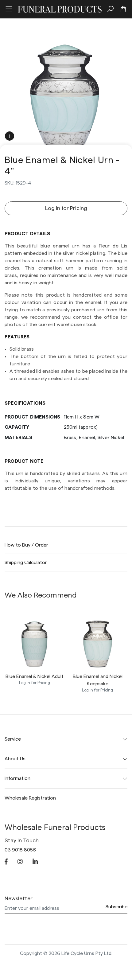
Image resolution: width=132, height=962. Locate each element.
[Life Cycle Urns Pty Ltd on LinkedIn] (35, 862)
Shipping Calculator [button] (26, 562)
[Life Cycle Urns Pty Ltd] (60, 8)
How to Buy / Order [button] (26, 545)
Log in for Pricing (66, 208)
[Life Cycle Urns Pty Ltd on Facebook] (6, 862)
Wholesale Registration (30, 798)
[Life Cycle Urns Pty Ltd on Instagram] (20, 862)
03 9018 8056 (20, 849)
